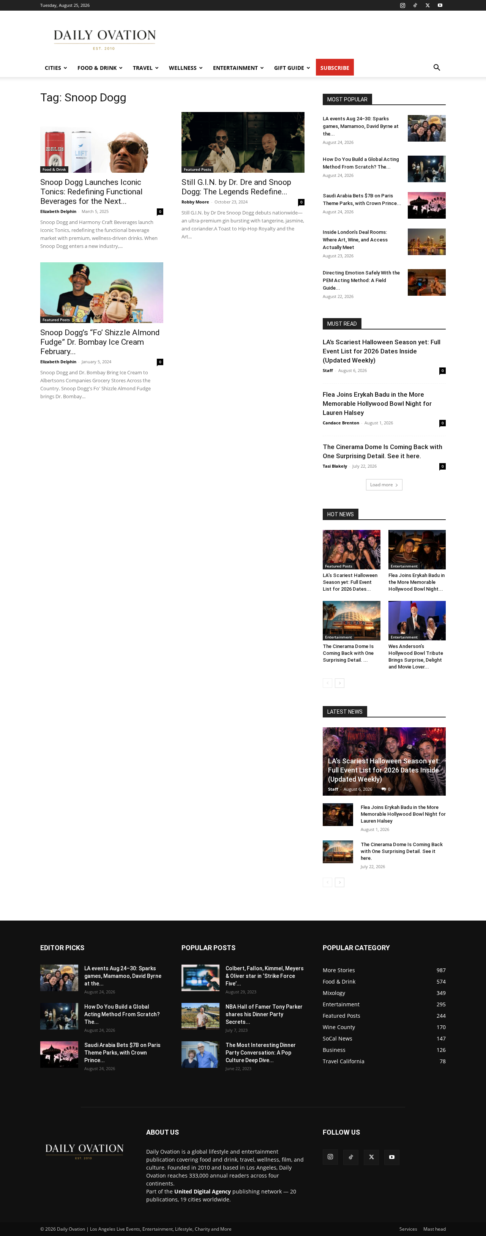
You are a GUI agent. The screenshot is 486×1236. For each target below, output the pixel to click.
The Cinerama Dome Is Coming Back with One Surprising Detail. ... (348, 653)
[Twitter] (427, 5)
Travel (143, 67)
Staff (328, 370)
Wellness (183, 67)
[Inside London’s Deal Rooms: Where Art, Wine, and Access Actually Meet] (427, 242)
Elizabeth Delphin (58, 211)
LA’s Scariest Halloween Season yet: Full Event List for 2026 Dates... (350, 582)
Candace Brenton (341, 423)
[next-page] (339, 683)
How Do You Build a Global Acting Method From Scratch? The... (122, 1014)
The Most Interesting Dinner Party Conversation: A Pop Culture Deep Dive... (261, 1052)
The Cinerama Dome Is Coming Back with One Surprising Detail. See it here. (402, 851)
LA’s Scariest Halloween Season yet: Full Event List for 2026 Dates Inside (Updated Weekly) (381, 351)
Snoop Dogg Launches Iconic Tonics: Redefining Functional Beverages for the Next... (91, 192)
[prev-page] (327, 683)
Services (408, 1229)
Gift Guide (289, 67)
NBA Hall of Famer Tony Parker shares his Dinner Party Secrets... (264, 1014)
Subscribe (334, 67)
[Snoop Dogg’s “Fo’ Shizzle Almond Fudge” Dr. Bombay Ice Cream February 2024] (101, 292)
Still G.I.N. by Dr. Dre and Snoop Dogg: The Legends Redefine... (236, 187)
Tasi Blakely (335, 466)
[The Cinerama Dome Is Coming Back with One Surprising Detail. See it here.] (351, 620)
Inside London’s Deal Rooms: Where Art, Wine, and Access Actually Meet (355, 239)
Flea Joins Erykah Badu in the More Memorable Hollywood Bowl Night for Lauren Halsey (377, 403)
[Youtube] (440, 5)
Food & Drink (97, 67)
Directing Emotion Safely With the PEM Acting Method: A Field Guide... (361, 280)
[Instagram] (402, 5)
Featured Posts (197, 169)
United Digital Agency (202, 1191)
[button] (437, 68)
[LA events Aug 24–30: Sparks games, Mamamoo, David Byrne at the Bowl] (427, 128)
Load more (381, 484)
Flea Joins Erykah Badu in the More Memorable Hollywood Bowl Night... (416, 582)
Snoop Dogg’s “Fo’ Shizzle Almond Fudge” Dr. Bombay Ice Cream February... (100, 342)
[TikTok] (415, 5)
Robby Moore (195, 202)
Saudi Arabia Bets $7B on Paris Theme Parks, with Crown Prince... (122, 1052)
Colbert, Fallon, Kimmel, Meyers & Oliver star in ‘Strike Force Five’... (265, 976)
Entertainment (235, 67)
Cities (53, 67)
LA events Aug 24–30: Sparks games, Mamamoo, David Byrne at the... (361, 126)
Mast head (434, 1229)
